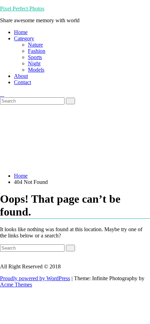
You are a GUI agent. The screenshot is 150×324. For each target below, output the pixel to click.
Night (34, 63)
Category (24, 38)
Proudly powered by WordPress (35, 278)
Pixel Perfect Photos (22, 8)
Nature (35, 45)
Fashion (36, 51)
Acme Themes (16, 284)
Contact (22, 82)
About (21, 76)
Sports (35, 57)
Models (36, 70)
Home (21, 32)
